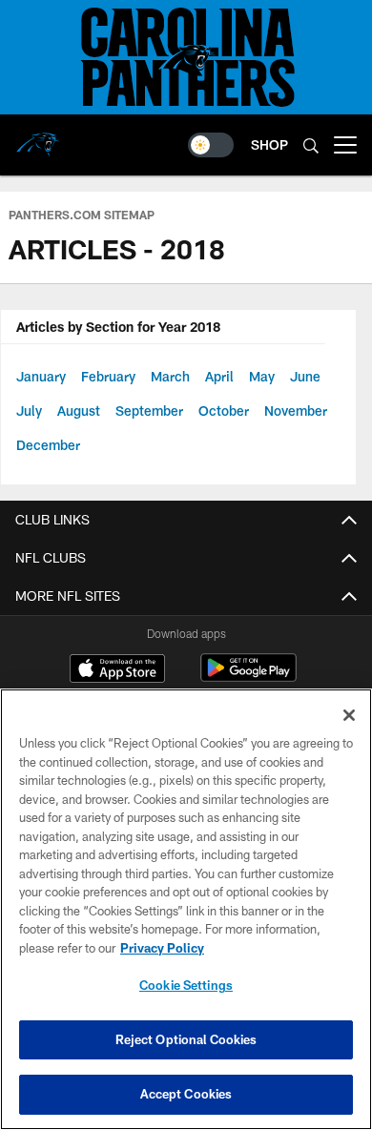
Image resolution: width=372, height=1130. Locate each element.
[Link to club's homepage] (38, 137)
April (219, 376)
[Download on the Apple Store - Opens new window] (117, 670)
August (78, 410)
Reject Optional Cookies (186, 1039)
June (305, 376)
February (108, 376)
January (41, 376)
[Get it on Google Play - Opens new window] (248, 677)
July (29, 410)
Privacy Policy (162, 947)
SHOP (269, 144)
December (48, 445)
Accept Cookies (186, 1093)
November (295, 410)
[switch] (211, 145)
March (170, 376)
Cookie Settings (186, 985)
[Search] (311, 145)
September (149, 410)
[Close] (349, 715)
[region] (186, 909)
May (262, 376)
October (223, 410)
